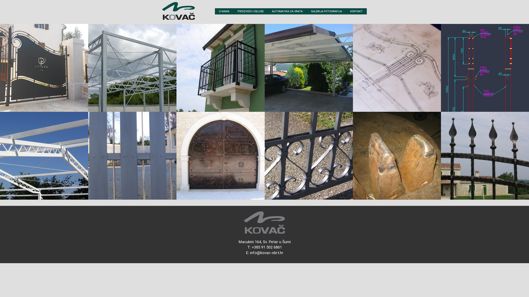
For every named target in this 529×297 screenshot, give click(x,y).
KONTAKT (356, 11)
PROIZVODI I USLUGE (251, 11)
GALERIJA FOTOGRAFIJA (326, 11)
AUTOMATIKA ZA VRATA (287, 11)
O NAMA (224, 11)
